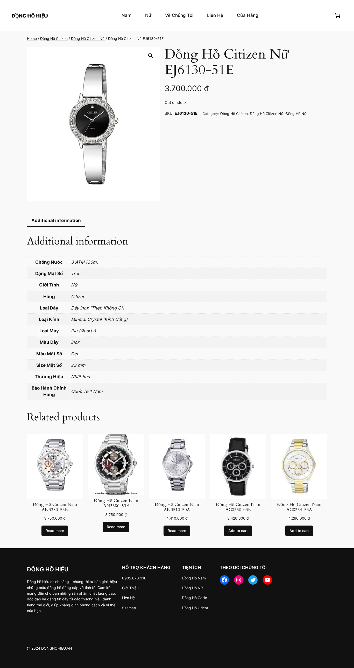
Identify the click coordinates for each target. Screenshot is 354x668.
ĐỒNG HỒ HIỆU (47, 569)
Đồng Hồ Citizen (54, 38)
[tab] (56, 221)
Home (32, 38)
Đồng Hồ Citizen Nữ (88, 38)
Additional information (56, 220)
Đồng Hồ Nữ (296, 113)
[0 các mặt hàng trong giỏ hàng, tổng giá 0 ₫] (337, 15)
